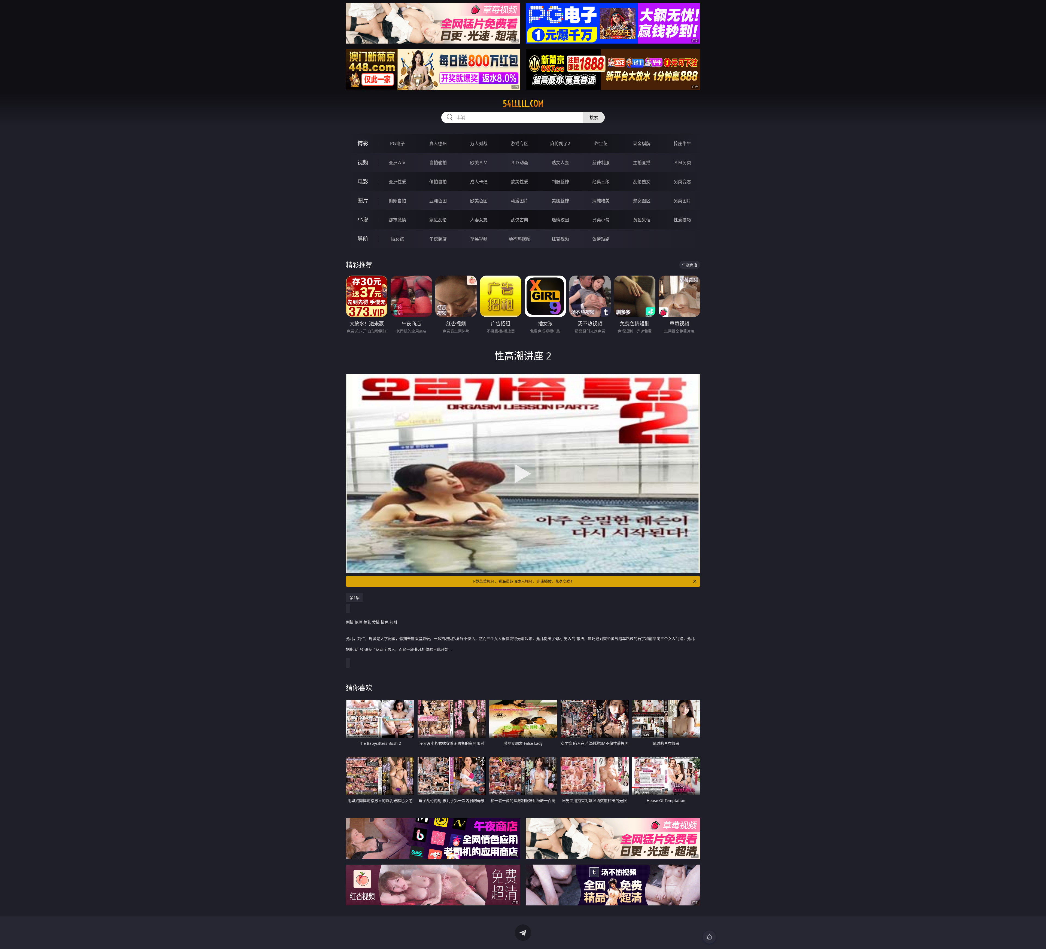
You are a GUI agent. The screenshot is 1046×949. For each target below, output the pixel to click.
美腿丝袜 (560, 201)
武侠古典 (519, 220)
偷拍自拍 (438, 182)
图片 (362, 200)
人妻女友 (479, 220)
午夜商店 (438, 239)
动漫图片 (519, 201)
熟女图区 (641, 201)
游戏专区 (519, 144)
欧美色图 (479, 201)
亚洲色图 (438, 201)
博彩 (362, 143)
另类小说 (601, 220)
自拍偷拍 (438, 163)
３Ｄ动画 (519, 163)
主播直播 (641, 163)
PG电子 (397, 144)
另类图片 (682, 201)
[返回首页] (709, 937)
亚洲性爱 (397, 182)
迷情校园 (560, 220)
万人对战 (479, 144)
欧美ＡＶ (479, 163)
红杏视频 (560, 239)
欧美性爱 (519, 182)
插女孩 (397, 239)
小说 (362, 219)
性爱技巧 (682, 220)
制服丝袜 (560, 182)
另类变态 (682, 182)
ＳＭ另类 (682, 163)
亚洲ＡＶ (397, 163)
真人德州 (438, 144)
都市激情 (397, 220)
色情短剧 (601, 239)
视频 (362, 162)
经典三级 (601, 182)
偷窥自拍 (397, 201)
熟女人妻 (560, 163)
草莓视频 (479, 239)
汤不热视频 (519, 239)
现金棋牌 (641, 144)
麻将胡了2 (560, 144)
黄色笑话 (641, 220)
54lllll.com (523, 103)
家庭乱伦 (438, 220)
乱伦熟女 (641, 182)
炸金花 (600, 144)
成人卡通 (479, 182)
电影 (362, 181)
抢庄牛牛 (682, 144)
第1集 (355, 597)
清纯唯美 (601, 201)
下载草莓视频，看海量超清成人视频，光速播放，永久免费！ (523, 581)
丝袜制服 (601, 163)
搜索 (593, 117)
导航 (362, 238)
